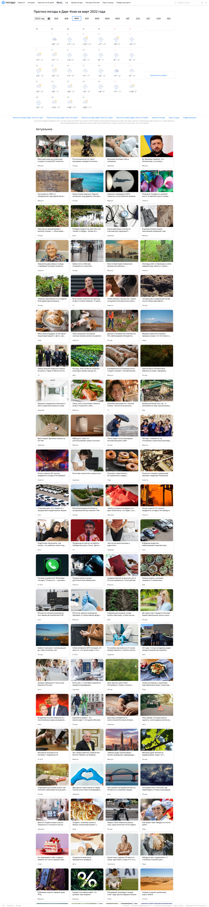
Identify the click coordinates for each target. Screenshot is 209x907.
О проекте (126, 905)
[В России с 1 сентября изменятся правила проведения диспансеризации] (87, 675)
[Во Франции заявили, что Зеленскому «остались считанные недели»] (156, 151)
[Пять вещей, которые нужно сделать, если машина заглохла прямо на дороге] (156, 710)
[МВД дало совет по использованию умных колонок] (87, 431)
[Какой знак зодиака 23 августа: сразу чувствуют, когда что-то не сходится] (122, 850)
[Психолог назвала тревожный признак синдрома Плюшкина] (156, 466)
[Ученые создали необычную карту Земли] (156, 884)
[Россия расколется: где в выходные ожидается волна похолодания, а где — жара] (87, 151)
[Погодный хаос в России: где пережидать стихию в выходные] (156, 780)
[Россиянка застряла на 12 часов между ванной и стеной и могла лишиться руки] (122, 640)
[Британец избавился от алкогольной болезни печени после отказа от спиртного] (122, 710)
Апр (87, 18)
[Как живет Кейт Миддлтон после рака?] (156, 815)
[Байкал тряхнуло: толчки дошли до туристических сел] (52, 640)
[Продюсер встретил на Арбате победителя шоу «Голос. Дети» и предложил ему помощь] (87, 535)
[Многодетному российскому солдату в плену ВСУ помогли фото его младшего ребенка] (52, 151)
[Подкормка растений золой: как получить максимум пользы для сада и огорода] (52, 780)
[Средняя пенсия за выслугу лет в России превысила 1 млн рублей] (122, 570)
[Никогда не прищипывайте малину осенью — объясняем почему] (52, 221)
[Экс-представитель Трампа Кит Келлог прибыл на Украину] (87, 745)
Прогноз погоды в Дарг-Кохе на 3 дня (28, 118)
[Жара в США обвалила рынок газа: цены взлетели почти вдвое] (122, 815)
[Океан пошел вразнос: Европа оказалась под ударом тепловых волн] (87, 186)
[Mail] (3, 2)
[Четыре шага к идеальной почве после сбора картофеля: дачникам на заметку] (156, 291)
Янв (56, 18)
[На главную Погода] (10, 2)
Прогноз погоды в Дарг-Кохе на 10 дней (132, 118)
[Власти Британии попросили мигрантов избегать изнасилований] (122, 256)
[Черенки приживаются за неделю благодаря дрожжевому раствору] (52, 291)
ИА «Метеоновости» (200, 905)
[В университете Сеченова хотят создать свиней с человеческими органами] (122, 361)
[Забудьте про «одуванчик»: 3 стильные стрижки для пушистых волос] (156, 850)
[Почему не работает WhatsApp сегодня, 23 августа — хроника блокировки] (52, 570)
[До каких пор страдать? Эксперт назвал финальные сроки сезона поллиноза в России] (156, 605)
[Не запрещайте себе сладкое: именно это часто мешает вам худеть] (52, 850)
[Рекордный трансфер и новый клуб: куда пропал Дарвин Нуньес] (122, 884)
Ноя (159, 18)
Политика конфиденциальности (141, 905)
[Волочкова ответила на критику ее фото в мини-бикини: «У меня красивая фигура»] (87, 291)
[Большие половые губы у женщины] (122, 151)
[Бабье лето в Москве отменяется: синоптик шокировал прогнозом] (87, 256)
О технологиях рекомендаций (162, 905)
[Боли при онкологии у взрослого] (87, 466)
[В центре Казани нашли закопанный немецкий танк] (156, 221)
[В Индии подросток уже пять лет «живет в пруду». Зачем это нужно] (87, 221)
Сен (138, 18)
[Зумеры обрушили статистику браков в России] (52, 675)
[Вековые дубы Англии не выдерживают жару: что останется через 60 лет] (156, 745)
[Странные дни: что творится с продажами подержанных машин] (52, 500)
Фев (66, 18)
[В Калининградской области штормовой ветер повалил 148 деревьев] (87, 500)
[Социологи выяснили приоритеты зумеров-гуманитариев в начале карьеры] (87, 850)
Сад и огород (174, 118)
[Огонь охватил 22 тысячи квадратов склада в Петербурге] (156, 500)
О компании (10, 905)
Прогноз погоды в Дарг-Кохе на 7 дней (97, 118)
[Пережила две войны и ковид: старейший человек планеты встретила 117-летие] (52, 256)
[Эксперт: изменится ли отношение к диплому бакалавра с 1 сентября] (156, 431)
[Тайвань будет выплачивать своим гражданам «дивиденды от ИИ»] (122, 745)
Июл (117, 18)
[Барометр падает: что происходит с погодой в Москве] (87, 710)
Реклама (18, 905)
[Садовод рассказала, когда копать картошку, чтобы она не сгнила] (122, 605)
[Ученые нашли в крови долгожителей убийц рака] (87, 570)
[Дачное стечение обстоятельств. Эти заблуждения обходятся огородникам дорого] (122, 326)
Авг (128, 18)
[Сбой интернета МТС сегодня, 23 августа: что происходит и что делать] (87, 640)
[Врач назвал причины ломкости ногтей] (52, 431)
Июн (107, 18)
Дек (169, 18)
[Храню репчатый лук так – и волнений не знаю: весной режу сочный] (156, 396)
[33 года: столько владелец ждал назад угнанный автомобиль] (156, 640)
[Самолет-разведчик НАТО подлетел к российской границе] (122, 186)
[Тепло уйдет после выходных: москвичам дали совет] (122, 431)
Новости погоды (158, 118)
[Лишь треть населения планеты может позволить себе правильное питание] (87, 396)
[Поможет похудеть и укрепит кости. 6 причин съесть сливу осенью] (156, 186)
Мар (76, 18)
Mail (3, 905)
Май (97, 18)
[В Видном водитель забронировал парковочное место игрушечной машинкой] (156, 535)
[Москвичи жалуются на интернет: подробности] (52, 745)
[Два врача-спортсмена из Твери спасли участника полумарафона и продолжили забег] (87, 780)
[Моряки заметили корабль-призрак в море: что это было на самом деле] (156, 326)
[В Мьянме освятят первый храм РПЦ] (52, 884)
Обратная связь (178, 905)
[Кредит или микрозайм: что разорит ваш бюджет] (87, 884)
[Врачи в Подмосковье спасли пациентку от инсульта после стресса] (52, 815)
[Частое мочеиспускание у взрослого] (122, 535)
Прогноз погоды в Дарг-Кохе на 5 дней (62, 118)
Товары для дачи (189, 118)
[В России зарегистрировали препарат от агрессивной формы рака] (87, 605)
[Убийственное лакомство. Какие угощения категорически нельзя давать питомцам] (122, 291)
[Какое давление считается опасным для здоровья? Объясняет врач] (122, 221)
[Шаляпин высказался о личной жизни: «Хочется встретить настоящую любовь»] (122, 396)
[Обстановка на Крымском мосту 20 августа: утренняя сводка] (122, 780)
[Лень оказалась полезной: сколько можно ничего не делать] (87, 326)
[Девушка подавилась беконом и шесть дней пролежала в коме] (52, 396)
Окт (148, 18)
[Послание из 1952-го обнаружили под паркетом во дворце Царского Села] (52, 186)
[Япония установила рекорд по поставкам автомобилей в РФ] (52, 605)
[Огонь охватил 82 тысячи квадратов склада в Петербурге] (52, 466)
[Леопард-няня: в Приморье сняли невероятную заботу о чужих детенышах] (156, 256)
